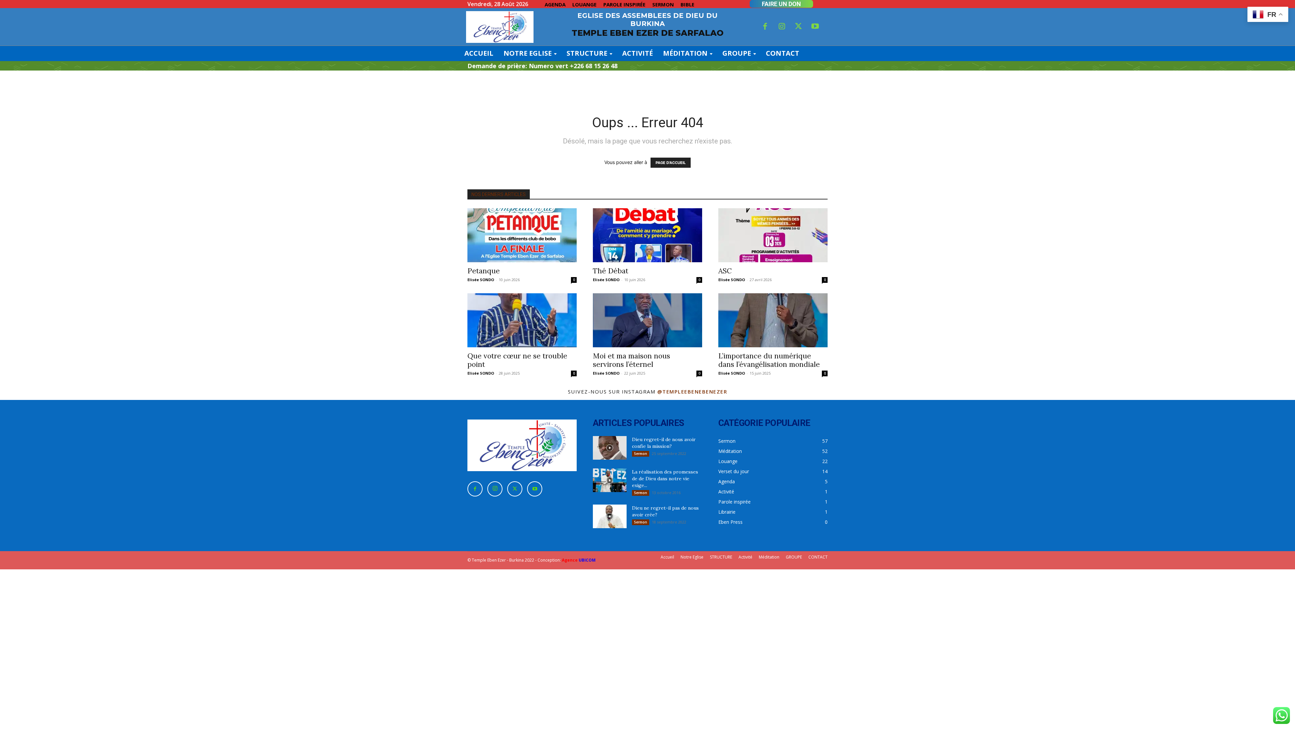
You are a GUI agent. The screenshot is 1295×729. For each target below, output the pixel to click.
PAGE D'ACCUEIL (671, 162)
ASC (725, 270)
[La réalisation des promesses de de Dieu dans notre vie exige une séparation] (610, 480)
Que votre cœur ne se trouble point (517, 360)
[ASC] (773, 235)
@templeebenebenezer (692, 391)
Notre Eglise (692, 557)
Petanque (483, 270)
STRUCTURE (721, 557)
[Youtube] (815, 27)
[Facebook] (765, 27)
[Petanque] (522, 235)
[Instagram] (781, 27)
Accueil (667, 557)
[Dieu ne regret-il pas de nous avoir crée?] (610, 516)
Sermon (640, 453)
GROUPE (794, 557)
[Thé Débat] (647, 235)
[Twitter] (798, 27)
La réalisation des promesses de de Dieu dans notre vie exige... (665, 478)
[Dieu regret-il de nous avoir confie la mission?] (610, 448)
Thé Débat (610, 270)
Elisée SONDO (480, 279)
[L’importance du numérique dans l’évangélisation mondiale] (773, 320)
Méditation (769, 557)
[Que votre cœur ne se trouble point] (522, 320)
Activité (745, 557)
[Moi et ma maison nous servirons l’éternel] (647, 320)
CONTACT (818, 557)
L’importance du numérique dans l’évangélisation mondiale (769, 360)
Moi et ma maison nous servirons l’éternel (631, 360)
